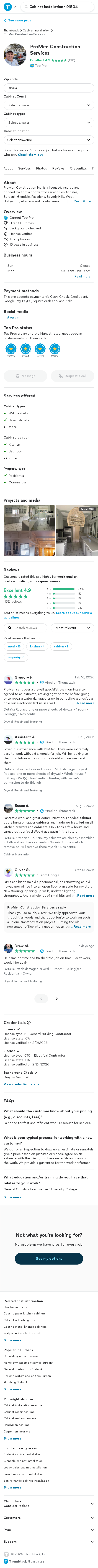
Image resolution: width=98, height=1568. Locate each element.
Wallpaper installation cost (22, 1333)
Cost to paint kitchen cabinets (25, 1313)
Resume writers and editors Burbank (28, 1376)
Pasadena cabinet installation (24, 1474)
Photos (41, 168)
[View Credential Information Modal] (28, 1023)
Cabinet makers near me (20, 1418)
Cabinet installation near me (23, 1405)
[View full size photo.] (29, 530)
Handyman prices (15, 1307)
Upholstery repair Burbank (21, 1356)
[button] (15, 55)
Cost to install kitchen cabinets (25, 1326)
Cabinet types (14, 114)
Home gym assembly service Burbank (28, 1362)
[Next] (57, 998)
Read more (82, 276)
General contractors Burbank (23, 1369)
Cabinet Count (15, 96)
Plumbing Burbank (16, 1382)
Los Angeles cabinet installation (25, 1467)
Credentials (78, 168)
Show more (12, 1340)
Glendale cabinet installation (23, 1461)
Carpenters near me (17, 1431)
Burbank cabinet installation (22, 1454)
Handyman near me (16, 1425)
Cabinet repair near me (19, 1412)
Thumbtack (11, 30)
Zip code (11, 79)
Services (24, 168)
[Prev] (41, 998)
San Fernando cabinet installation (26, 1480)
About (8, 168)
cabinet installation (36, 30)
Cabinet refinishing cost (20, 1320)
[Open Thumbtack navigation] (10, 6)
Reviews (58, 168)
